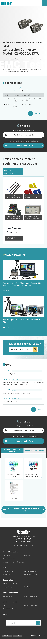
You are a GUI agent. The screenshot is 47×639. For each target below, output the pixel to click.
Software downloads (30, 596)
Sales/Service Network (10, 584)
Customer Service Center (24, 135)
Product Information (30, 574)
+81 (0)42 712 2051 (25, 540)
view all (41, 409)
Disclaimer (27, 587)
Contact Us (23, 545)
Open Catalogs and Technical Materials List (24, 509)
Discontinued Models (9, 609)
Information (7, 574)
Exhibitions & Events (30, 571)
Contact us (27, 584)
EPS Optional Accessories (9, 172)
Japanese (6, 635)
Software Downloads (30, 605)
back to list (39, 113)
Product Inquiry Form (24, 145)
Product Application (9, 559)
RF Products (27, 556)
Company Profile (8, 571)
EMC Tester (6, 556)
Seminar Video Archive (34, 450)
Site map (6, 614)
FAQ (4, 605)
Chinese (17, 635)
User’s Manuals (7, 596)
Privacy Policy (7, 587)
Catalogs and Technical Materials (12, 450)
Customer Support (10, 602)
